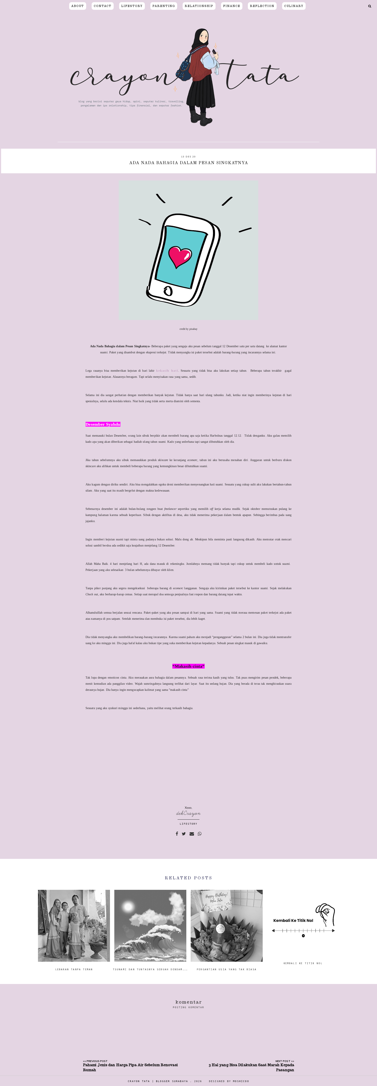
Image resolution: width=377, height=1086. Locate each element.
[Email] (191, 834)
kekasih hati (167, 370)
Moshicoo (241, 1081)
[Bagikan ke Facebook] (176, 834)
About (77, 6)
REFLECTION (262, 6)
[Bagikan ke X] (183, 834)
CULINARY (293, 6)
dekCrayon (189, 813)
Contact (102, 6)
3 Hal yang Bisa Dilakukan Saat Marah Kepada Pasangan (251, 1067)
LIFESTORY (132, 6)
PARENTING (164, 6)
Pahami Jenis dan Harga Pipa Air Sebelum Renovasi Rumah (130, 1067)
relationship (199, 6)
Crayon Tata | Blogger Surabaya (158, 1081)
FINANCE (231, 6)
